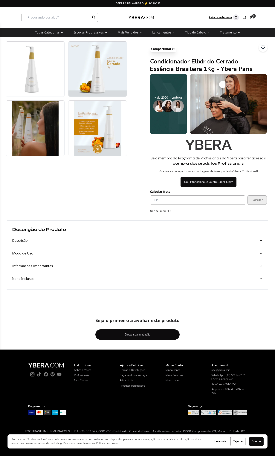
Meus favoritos (174, 375)
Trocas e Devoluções (132, 370)
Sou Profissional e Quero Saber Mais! (208, 182)
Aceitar (256, 441)
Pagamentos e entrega (133, 375)
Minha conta (173, 370)
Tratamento (228, 32)
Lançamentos (161, 32)
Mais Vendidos (128, 32)
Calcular (257, 200)
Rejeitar (238, 441)
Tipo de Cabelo (195, 32)
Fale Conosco (82, 380)
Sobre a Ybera (82, 370)
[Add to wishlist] (263, 47)
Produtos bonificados (132, 386)
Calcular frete (160, 192)
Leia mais (220, 441)
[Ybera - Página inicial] (141, 17)
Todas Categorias (47, 32)
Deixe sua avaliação (137, 335)
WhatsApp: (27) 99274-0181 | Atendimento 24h (228, 377)
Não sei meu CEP (160, 211)
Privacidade (127, 380)
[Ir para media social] (32, 374)
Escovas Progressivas (89, 32)
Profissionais (81, 375)
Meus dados (173, 380)
